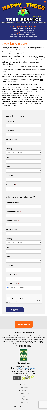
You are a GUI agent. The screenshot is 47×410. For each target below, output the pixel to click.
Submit (14, 310)
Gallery (24, 396)
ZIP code (9, 176)
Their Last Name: (13, 211)
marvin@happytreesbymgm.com (25, 368)
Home (24, 384)
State (8, 167)
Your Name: (11, 121)
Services (24, 390)
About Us (24, 387)
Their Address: (12, 221)
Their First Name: (13, 202)
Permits (25, 399)
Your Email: (11, 185)
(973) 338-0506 (28, 33)
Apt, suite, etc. (11, 140)
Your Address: (12, 130)
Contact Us (24, 402)
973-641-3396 (30, 35)
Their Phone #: (12, 284)
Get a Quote (24, 393)
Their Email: (11, 275)
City (7, 158)
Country (9, 149)
